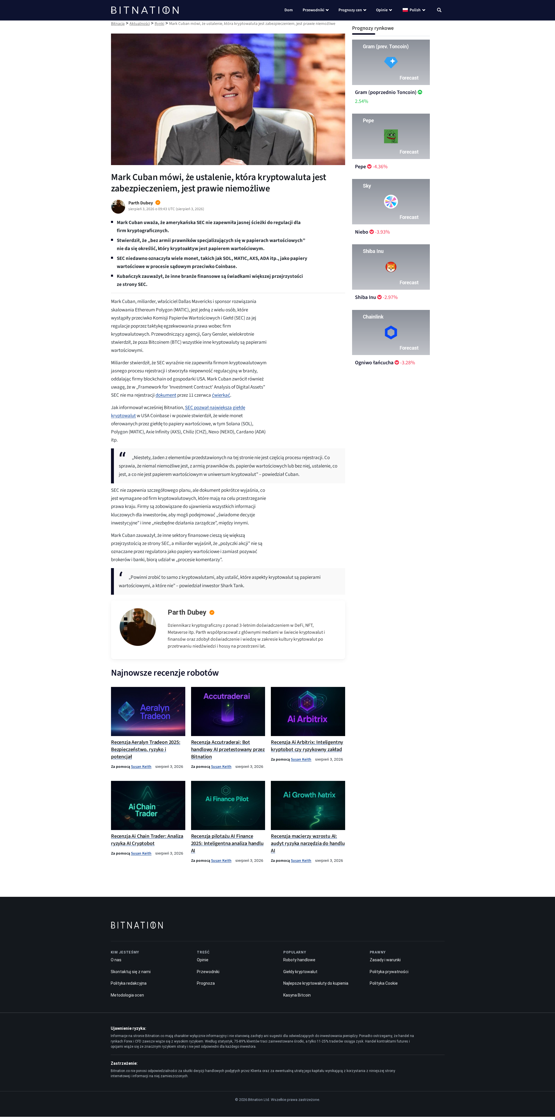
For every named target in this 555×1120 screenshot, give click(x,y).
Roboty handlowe (299, 960)
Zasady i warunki (385, 960)
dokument (166, 395)
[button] (439, 10)
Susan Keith (141, 766)
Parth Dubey (187, 612)
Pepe (360, 166)
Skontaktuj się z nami (131, 971)
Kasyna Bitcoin (297, 995)
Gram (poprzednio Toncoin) (386, 92)
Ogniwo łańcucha (374, 362)
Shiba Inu (365, 297)
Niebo (361, 232)
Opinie (382, 10)
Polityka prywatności (389, 971)
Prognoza (206, 983)
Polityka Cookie (384, 983)
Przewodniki (313, 10)
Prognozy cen (350, 10)
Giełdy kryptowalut (300, 971)
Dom (288, 10)
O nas (116, 960)
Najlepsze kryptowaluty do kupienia (315, 983)
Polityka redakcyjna (129, 983)
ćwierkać (221, 395)
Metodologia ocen (127, 995)
